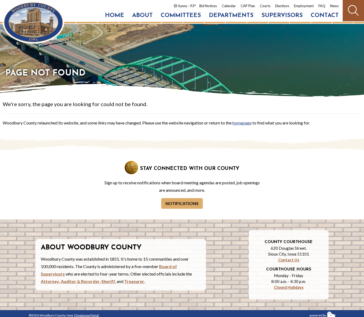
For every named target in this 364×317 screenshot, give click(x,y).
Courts (265, 6)
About (142, 15)
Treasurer (134, 281)
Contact (325, 15)
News (334, 6)
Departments (231, 15)
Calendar (229, 6)
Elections (282, 6)
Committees (181, 15)
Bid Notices (208, 6)
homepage (242, 122)
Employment (304, 6)
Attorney (50, 281)
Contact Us (288, 259)
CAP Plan (248, 6)
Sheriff (108, 281)
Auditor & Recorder (80, 281)
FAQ (321, 6)
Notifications (182, 203)
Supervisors (282, 15)
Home (114, 15)
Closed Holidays (289, 287)
